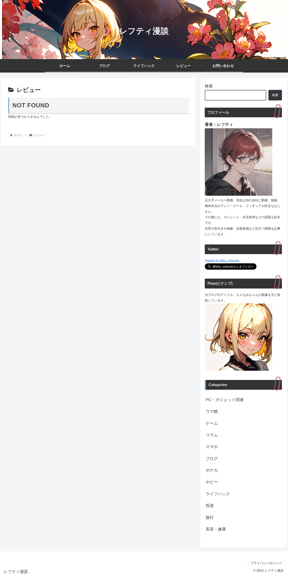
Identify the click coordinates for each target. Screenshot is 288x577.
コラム (212, 435)
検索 (209, 86)
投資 (210, 505)
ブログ (212, 458)
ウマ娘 (212, 411)
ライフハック (218, 494)
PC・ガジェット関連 (225, 399)
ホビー (212, 482)
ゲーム (212, 423)
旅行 (210, 517)
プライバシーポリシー (266, 563)
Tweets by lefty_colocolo (222, 260)
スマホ (212, 446)
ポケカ (212, 470)
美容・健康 (216, 529)
